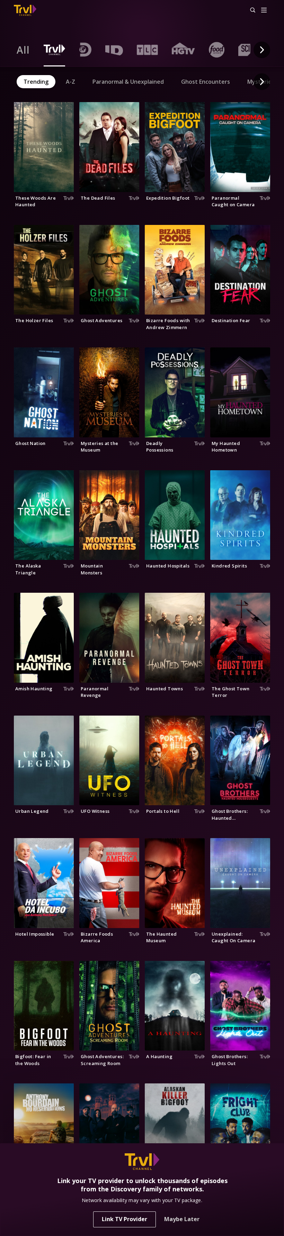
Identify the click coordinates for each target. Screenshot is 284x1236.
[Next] (262, 50)
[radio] (23, 49)
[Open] (264, 10)
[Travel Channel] (25, 10)
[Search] (249, 10)
